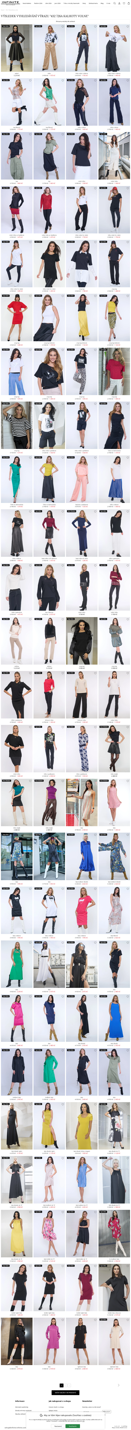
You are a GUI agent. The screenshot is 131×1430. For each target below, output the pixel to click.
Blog (102, 3)
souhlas (64, 1419)
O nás (108, 3)
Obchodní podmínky (21, 1407)
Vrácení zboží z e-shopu (56, 1407)
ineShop (125, 1426)
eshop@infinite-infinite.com (15, 1428)
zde (83, 1421)
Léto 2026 (48, 3)
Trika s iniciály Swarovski (71, 3)
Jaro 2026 (58, 3)
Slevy (84, 3)
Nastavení (58, 1426)
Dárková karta (93, 3)
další (118, 1385)
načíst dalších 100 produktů (65, 1393)
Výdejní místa (53, 1410)
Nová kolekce (27, 3)
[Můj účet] (119, 3)
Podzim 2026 (38, 3)
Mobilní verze (123, 1427)
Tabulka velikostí (20, 1414)
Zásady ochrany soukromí (23, 1410)
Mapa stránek (115, 1427)
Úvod (2, 10)
